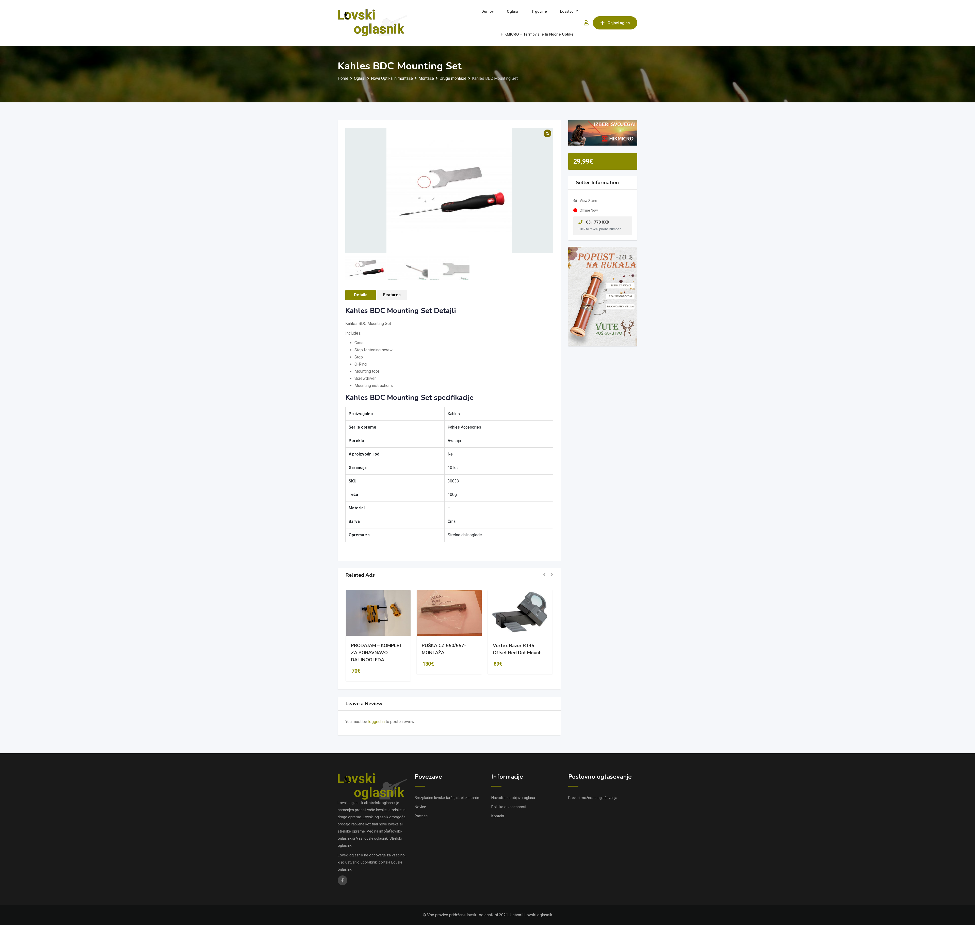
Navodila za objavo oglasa (513, 797)
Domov (487, 11)
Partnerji (421, 816)
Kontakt (497, 816)
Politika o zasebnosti (508, 807)
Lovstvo (567, 11)
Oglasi (512, 11)
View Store (588, 201)
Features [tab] (392, 294)
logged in (376, 721)
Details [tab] (360, 294)
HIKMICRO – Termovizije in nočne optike (537, 34)
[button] (544, 575)
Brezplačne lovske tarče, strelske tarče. (447, 797)
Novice (420, 807)
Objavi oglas (619, 23)
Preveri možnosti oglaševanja (592, 797)
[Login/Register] (586, 22)
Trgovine (539, 11)
